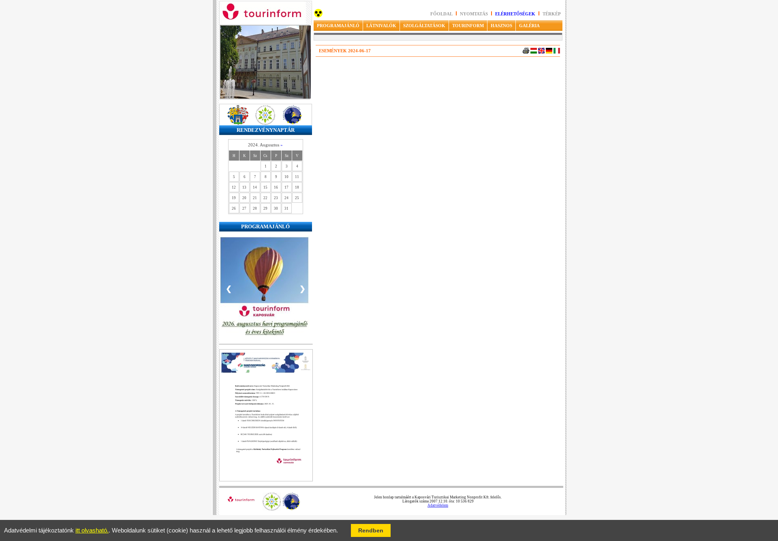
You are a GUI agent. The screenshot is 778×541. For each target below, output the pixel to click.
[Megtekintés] (266, 480)
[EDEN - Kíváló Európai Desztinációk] (291, 509)
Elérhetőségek (515, 14)
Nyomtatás (474, 14)
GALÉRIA (529, 25)
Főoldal (441, 14)
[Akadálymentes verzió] (318, 16)
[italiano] (557, 52)
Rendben (370, 530)
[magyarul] (533, 52)
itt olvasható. (92, 530)
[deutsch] (549, 52)
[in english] (541, 52)
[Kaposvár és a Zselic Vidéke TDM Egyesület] (272, 509)
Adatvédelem (437, 505)
